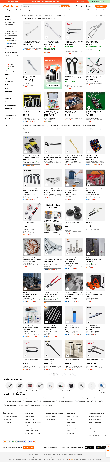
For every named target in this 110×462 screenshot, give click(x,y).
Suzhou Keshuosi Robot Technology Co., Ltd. (32, 164)
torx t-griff (27, 132)
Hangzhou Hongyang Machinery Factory (53, 195)
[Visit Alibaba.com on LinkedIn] (93, 435)
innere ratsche (96, 129)
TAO (66, 454)
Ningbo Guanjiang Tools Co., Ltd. (31, 119)
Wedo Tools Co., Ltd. (49, 51)
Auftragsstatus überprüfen (95, 422)
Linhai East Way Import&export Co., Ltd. (95, 229)
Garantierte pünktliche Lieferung (33, 422)
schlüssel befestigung (54, 125)
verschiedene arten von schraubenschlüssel (35, 125)
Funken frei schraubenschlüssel (49, 401)
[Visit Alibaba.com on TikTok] (106, 435)
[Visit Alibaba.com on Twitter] (96, 435)
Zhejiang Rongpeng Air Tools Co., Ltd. (74, 299)
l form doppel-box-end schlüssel (72, 398)
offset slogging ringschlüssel (81, 129)
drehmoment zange (11, 405)
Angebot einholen (50, 419)
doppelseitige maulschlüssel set (68, 401)
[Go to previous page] (50, 374)
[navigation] (12, 195)
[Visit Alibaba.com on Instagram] (99, 435)
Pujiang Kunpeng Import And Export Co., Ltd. (53, 334)
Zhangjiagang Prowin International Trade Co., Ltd (95, 83)
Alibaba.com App (78, 447)
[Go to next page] (76, 374)
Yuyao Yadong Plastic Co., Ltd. (72, 332)
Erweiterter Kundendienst (31, 425)
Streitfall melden (71, 422)
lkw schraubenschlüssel (65, 129)
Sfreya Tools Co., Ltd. (28, 85)
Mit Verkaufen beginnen (95, 419)
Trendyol (71, 454)
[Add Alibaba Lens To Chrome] (28, 447)
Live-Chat (69, 419)
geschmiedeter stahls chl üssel (53, 398)
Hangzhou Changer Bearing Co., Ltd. (32, 197)
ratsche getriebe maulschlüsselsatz (72, 125)
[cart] (82, 6)
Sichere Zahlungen (29, 416)
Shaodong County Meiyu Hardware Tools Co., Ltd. (95, 197)
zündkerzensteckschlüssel (49, 129)
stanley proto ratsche (89, 398)
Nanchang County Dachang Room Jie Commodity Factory (95, 119)
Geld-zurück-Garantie (30, 419)
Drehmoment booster (90, 125)
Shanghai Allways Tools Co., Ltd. (94, 332)
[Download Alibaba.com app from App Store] (89, 447)
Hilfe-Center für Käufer (73, 416)
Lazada (53, 454)
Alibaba (24, 15)
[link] (108, 447)
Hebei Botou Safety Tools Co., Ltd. (73, 51)
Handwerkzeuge (49, 15)
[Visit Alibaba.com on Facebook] (90, 435)
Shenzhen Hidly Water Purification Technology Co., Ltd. (32, 334)
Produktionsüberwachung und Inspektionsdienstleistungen (32, 429)
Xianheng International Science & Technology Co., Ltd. (95, 162)
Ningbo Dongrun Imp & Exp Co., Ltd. (32, 299)
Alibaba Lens (6, 447)
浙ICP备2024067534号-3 (96, 459)
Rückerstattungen (72, 425)
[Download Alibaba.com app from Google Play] (101, 447)
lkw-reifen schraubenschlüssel (14, 401)
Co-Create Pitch (7, 419)
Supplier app (47, 447)
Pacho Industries (48, 119)
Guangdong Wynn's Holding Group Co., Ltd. (53, 268)
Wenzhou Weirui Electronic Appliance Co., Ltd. (74, 197)
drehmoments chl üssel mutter (34, 398)
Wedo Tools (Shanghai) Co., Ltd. (73, 162)
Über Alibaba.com (8, 413)
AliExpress (30, 454)
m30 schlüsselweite (36, 405)
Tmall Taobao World (46, 454)
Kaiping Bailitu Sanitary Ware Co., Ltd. (95, 266)
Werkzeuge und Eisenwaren (35, 15)
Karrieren (5, 425)
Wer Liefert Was (78, 454)
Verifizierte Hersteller (51, 416)
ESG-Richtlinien (7, 422)
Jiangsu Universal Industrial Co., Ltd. (32, 48)
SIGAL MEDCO (90, 49)
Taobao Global (60, 454)
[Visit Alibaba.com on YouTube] (102, 435)
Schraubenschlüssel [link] (60, 15)
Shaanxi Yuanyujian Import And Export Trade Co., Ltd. (53, 162)
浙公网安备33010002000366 (81, 459)
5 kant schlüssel (24, 405)
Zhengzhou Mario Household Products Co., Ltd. (74, 118)
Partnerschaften (93, 428)
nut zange (99, 401)
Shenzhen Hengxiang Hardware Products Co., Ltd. (74, 266)
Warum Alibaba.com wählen (10, 416)
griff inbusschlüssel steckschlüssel (14, 398)
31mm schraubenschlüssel (31, 401)
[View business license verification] (69, 459)
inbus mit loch (49, 405)
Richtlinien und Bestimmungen (32, 433)
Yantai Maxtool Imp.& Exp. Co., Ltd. (31, 233)
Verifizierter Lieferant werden (96, 425)
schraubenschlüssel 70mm (86, 401)
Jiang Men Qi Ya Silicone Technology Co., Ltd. (74, 231)
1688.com (37, 454)
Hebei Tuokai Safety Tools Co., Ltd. (73, 86)
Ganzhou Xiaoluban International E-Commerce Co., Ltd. (95, 299)
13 (73, 374)
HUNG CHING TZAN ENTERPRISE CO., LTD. (53, 301)
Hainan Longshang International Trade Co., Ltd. (32, 264)
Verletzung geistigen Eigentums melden (75, 429)
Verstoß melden (71, 433)
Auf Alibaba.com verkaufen (95, 416)
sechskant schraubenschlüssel (32, 129)
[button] (60, 6)
